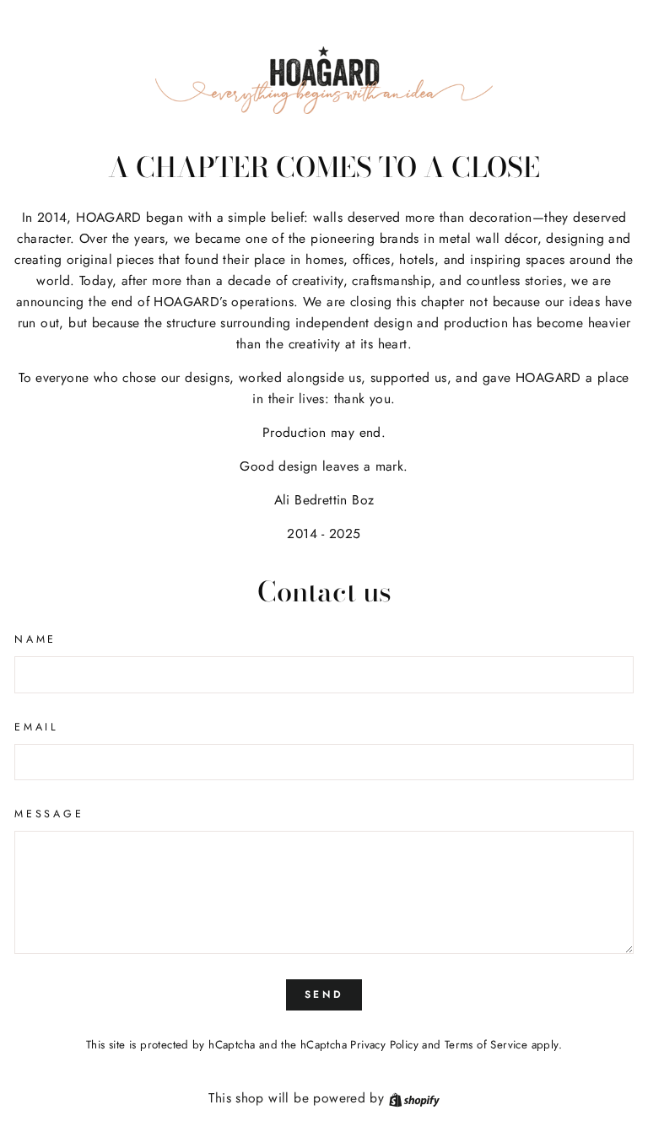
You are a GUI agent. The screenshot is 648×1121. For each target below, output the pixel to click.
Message (49, 814)
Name (35, 639)
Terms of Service (486, 1045)
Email (36, 727)
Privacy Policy (384, 1045)
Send (324, 994)
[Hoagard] (324, 80)
